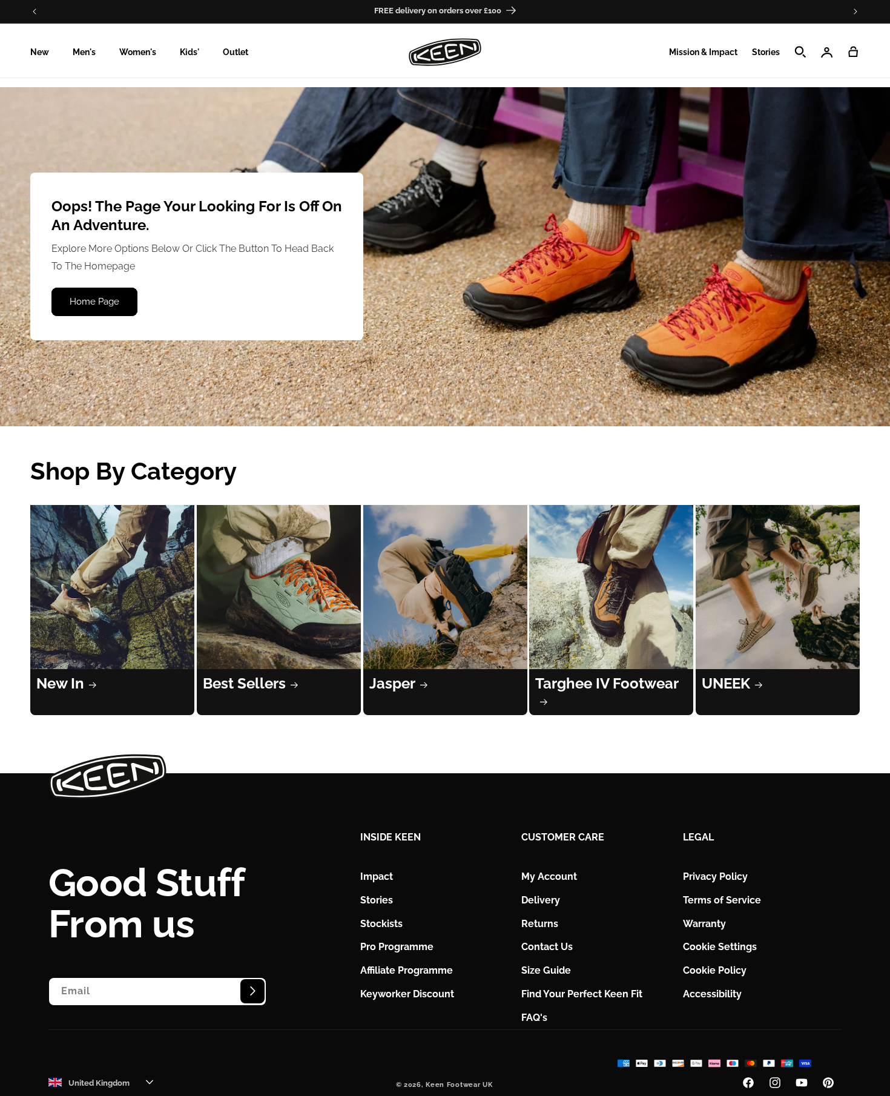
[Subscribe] (252, 991)
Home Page (94, 302)
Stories (376, 899)
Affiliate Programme (406, 970)
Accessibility (712, 993)
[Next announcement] (855, 11)
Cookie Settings (720, 946)
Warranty (704, 923)
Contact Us (547, 946)
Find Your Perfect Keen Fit (581, 993)
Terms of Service (722, 899)
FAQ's (534, 1017)
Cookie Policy (715, 970)
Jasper (392, 683)
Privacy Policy (715, 876)
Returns (539, 923)
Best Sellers (244, 683)
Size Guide (546, 970)
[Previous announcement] (34, 11)
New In (60, 683)
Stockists (381, 923)
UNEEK (726, 683)
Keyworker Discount (407, 993)
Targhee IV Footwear (607, 683)
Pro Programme (396, 946)
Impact (376, 876)
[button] (44, 52)
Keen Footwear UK (459, 1085)
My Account (549, 876)
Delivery (540, 899)
